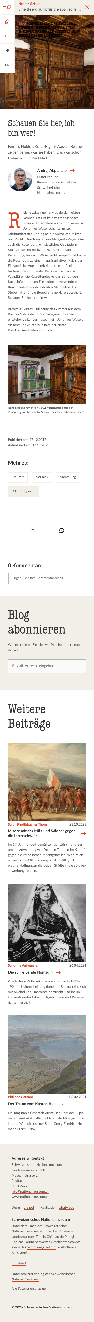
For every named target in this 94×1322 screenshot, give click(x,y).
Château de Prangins (62, 1237)
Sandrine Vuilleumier (23, 965)
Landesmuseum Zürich (28, 1237)
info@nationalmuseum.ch (30, 1191)
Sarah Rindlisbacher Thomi (28, 824)
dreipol (29, 1207)
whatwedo (66, 1207)
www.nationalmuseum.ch (30, 1197)
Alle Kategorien (23, 491)
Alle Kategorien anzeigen (29, 1288)
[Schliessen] (87, 7)
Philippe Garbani (20, 1097)
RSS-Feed (19, 1263)
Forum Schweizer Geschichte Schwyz (52, 1242)
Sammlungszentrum (41, 1247)
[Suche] (7, 7)
